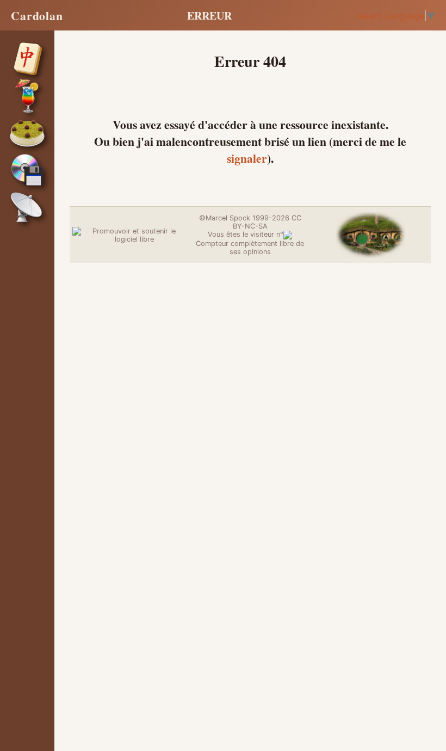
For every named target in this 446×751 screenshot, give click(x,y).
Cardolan (37, 15)
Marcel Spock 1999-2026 (247, 218)
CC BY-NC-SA (267, 222)
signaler (247, 158)
